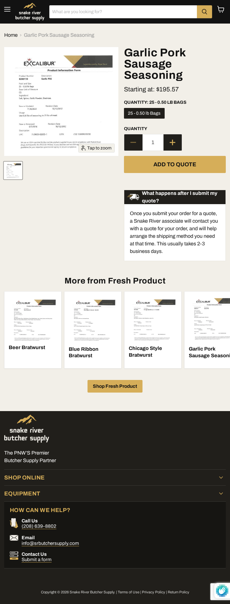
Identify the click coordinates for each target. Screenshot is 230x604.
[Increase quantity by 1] (173, 142)
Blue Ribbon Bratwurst (83, 352)
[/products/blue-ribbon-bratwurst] (93, 318)
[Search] (204, 11)
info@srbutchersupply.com (50, 543)
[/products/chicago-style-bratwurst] (153, 318)
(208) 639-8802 (39, 526)
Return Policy (178, 592)
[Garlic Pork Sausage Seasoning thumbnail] (13, 170)
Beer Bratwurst (27, 347)
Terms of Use (128, 592)
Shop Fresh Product (115, 386)
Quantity (135, 128)
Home (11, 35)
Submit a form (37, 559)
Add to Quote (174, 164)
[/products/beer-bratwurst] (33, 318)
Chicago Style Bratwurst (145, 351)
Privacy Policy (153, 592)
